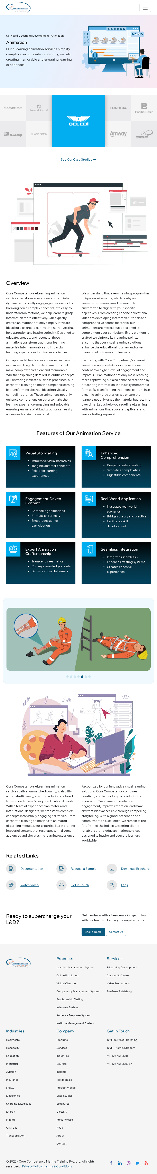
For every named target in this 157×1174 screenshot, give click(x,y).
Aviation (11, 1071)
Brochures (62, 1103)
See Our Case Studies (77, 159)
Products (62, 1039)
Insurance (12, 1079)
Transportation (15, 1135)
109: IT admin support (121, 1047)
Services (61, 1047)
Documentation (31, 869)
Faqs (124, 885)
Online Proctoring (67, 975)
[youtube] (146, 1164)
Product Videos (65, 1087)
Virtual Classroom (67, 983)
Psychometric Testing (69, 999)
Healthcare (13, 1039)
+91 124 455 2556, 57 (119, 1063)
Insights (61, 1071)
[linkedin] (120, 1164)
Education (12, 1055)
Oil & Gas (11, 1127)
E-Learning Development (122, 967)
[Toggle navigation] (145, 8)
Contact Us (116, 931)
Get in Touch (80, 885)
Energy (10, 1111)
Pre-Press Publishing (119, 991)
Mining (10, 1119)
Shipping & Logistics (18, 1103)
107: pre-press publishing (122, 1039)
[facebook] (111, 1164)
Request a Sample (83, 869)
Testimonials (64, 1079)
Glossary (61, 1111)
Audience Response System (73, 1015)
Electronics (13, 1095)
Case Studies (64, 1095)
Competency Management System (78, 991)
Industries (62, 1055)
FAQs (59, 1127)
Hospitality (12, 1047)
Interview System (67, 1007)
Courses (61, 1063)
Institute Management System (75, 1023)
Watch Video (29, 885)
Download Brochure (135, 869)
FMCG (10, 1087)
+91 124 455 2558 (117, 1055)
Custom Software (118, 975)
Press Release (64, 1119)
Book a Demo (93, 931)
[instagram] (129, 1164)
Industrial (12, 1063)
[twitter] (137, 1164)
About (60, 1135)
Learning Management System (75, 967)
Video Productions (118, 983)
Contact (61, 1143)
